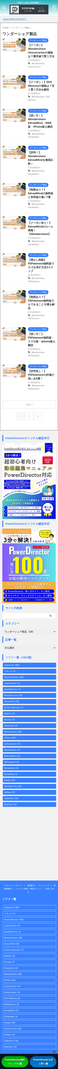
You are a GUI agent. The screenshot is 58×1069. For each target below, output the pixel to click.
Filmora (10, 737)
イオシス (9, 671)
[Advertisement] (29, 849)
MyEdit (9, 713)
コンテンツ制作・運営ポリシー (28, 889)
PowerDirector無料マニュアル (15, 1061)
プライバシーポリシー (13, 885)
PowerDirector (14, 677)
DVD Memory (12, 756)
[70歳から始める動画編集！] (29, 11)
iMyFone (10, 804)
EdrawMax (11, 774)
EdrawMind (33, 137)
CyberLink (11, 665)
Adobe (9, 780)
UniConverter (34, 66)
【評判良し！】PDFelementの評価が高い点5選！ (41, 374)
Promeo (9, 719)
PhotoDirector (13, 695)
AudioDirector (12, 689)
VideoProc (11, 798)
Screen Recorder (14, 707)
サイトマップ (43, 885)
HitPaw (9, 792)
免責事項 (30, 885)
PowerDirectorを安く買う (43, 1061)
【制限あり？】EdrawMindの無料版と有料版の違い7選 (40, 193)
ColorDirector (12, 683)
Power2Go (11, 725)
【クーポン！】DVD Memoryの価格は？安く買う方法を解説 (41, 85)
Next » (29, 404)
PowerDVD (11, 701)
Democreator (12, 750)
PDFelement (34, 281)
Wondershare (38, 63)
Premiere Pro (12, 786)
